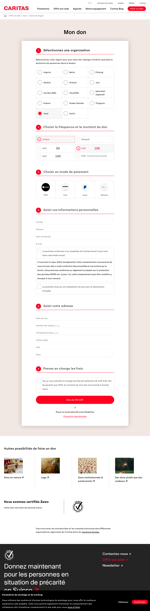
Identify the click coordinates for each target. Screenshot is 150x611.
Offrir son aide (15, 16)
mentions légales (90, 532)
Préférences (123, 602)
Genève (47, 82)
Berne (72, 72)
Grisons (72, 82)
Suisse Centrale (76, 103)
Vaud (45, 113)
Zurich (72, 113)
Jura (98, 82)
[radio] (46, 189)
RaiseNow (89, 412)
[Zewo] (9, 555)
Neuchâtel (74, 93)
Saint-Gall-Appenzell (101, 93)
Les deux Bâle (49, 93)
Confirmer (139, 602)
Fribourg (99, 72)
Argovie (47, 72)
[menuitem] (43, 8)
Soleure (46, 103)
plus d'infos (73, 607)
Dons (25, 16)
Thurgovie (100, 103)
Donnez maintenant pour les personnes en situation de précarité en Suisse (36, 578)
